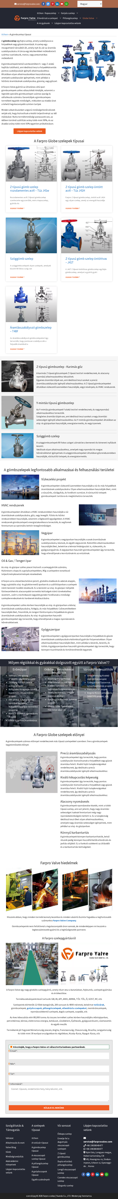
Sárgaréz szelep (65, 1185)
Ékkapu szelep (65, 1133)
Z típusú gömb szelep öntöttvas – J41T (86, 260)
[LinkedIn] (57, 4)
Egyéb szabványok (41, 1179)
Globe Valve (88, 18)
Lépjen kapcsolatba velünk (68, 23)
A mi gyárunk (43, 23)
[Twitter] (48, 4)
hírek (8, 1151)
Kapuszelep (50, 13)
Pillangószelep (70, 18)
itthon (40, 13)
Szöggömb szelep (21, 259)
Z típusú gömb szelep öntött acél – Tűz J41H (84, 188)
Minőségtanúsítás (14, 1156)
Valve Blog (11, 1147)
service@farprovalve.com (28, 4)
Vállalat (10, 1138)
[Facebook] (43, 4)
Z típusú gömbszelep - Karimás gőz (59, 367)
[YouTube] (62, 4)
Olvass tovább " (17, 208)
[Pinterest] (53, 4)
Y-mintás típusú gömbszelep (55, 403)
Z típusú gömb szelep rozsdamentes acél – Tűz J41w (29, 188)
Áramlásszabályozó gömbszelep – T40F (31, 329)
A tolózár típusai (40, 1142)
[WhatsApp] (66, 4)
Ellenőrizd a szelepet (47, 18)
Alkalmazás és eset (15, 1142)
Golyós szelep (68, 13)
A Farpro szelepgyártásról (59, 938)
